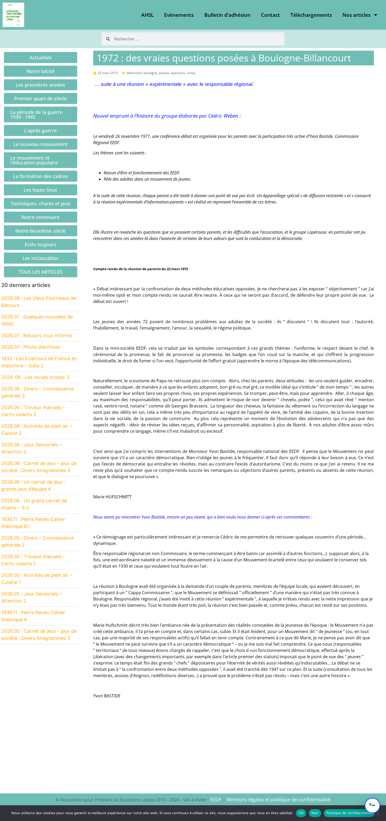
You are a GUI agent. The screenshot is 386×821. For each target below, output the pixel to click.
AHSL (147, 15)
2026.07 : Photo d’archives (30, 347)
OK (301, 813)
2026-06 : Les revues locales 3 (35, 377)
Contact (270, 15)
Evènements (179, 15)
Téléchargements (311, 15)
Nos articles (356, 15)
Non (315, 813)
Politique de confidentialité (349, 813)
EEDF (215, 799)
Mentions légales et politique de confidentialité (278, 799)
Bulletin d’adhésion (227, 15)
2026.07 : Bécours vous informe (36, 335)
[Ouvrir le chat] (372, 805)
